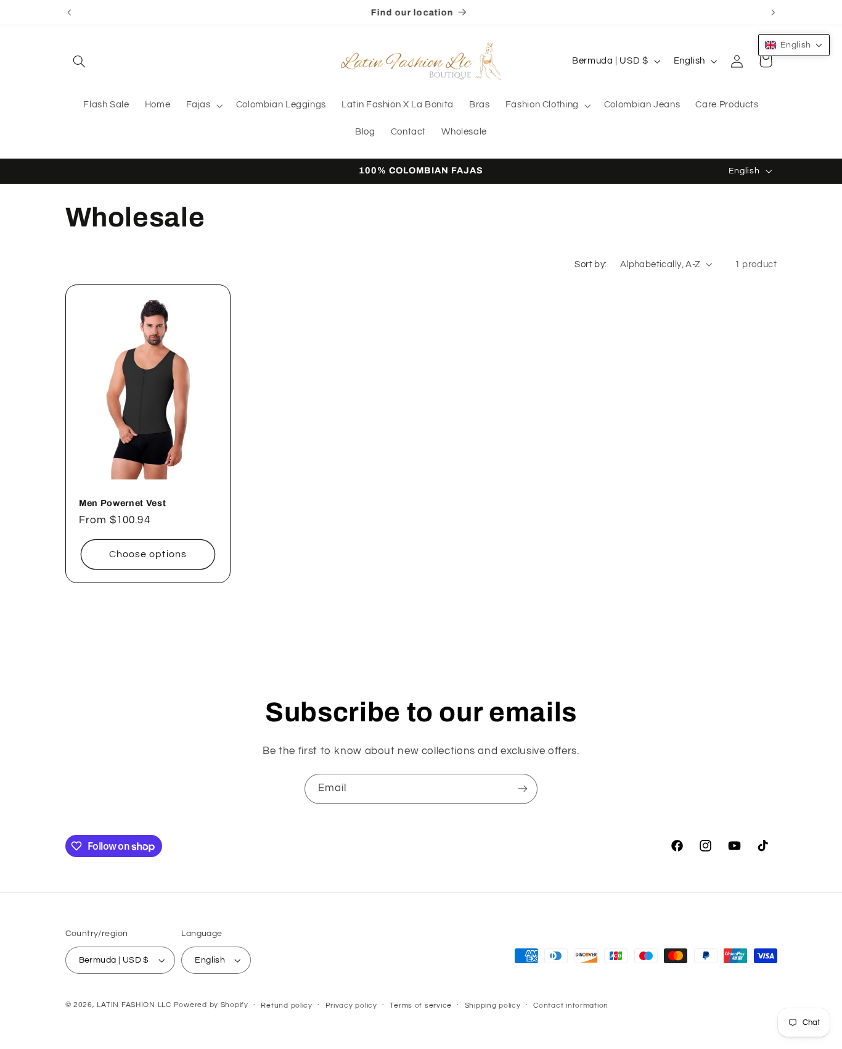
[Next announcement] (773, 12)
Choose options (148, 555)
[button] (79, 61)
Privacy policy (351, 1005)
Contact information (570, 1005)
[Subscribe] (523, 789)
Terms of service (421, 1005)
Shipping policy (493, 1005)
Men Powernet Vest (122, 503)
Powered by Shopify (211, 1004)
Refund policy (287, 1005)
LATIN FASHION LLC (134, 1004)
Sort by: (590, 264)
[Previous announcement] (69, 12)
